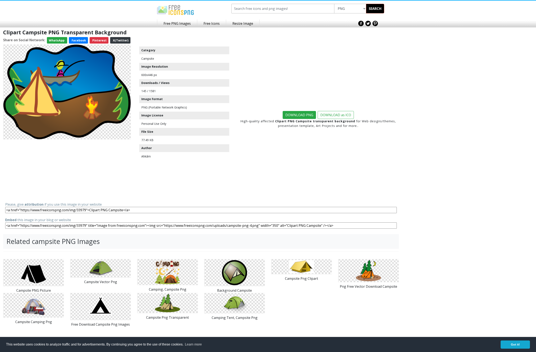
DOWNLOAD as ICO (335, 115)
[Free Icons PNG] (175, 9)
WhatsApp (57, 40)
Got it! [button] (515, 344)
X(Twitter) (120, 40)
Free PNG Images (177, 23)
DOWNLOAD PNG (299, 115)
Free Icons (212, 23)
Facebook (78, 40)
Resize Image (242, 23)
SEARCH (375, 8)
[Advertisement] (67, 170)
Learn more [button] (193, 344)
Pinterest (99, 40)
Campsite (147, 59)
